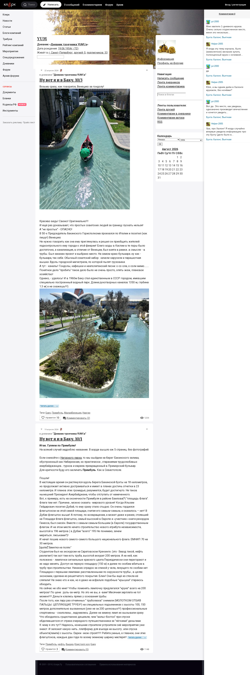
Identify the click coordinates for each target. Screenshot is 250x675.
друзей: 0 (80, 52)
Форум (109, 4)
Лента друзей (166, 109)
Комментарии (227, 14)
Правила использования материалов (117, 664)
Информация (165, 59)
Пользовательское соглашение (80, 664)
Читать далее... (49, 406)
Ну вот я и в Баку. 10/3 (60, 80)
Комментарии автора (170, 117)
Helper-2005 (217, 43)
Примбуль (57, 412)
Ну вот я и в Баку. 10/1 (60, 439)
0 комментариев (92, 4)
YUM (42, 38)
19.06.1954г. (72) (68, 48)
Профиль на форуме (170, 63)
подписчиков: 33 (97, 52)
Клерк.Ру (58, 664)
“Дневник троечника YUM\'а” (69, 74)
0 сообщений (71, 4)
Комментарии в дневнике (174, 113)
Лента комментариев (171, 86)
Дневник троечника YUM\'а (69, 44)
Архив (119, 4)
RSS (159, 121)
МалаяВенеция (72, 412)
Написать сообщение (170, 78)
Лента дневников (168, 82)
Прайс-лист (29, 122)
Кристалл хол (82, 644)
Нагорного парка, (71, 457)
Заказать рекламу (12, 122)
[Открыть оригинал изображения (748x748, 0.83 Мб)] (94, 344)
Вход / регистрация (235, 4)
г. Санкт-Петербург (61, 52)
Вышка (69, 644)
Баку (48, 412)
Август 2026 (170, 149)
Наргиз (86, 412)
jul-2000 (215, 21)
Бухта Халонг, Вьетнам (218, 37)
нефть (61, 644)
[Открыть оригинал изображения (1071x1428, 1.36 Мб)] (84, 150)
